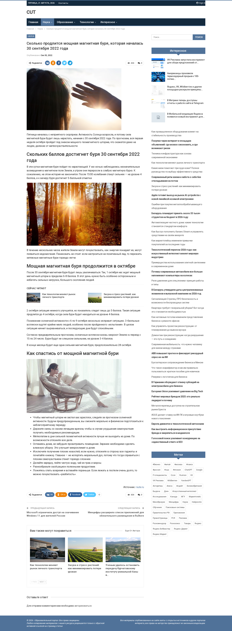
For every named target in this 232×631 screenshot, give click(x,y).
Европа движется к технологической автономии (178, 424)
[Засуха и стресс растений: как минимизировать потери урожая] (95, 298)
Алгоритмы (158, 486)
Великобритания (194, 486)
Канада (173, 497)
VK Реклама (158, 480)
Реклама (183, 518)
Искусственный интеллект (184, 491)
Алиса (169, 486)
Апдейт (179, 486)
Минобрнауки (159, 502)
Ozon (173, 475)
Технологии (87, 22)
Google (199, 470)
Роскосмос (175, 523)
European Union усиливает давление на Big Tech (177, 391)
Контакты (63, 3)
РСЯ (173, 518)
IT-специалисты (160, 475)
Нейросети (197, 502)
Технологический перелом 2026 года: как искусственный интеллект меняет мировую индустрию (175, 253)
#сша (166, 470)
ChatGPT (188, 470)
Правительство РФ (161, 513)
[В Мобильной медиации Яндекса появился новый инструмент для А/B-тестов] (158, 117)
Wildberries (172, 480)
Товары (187, 523)
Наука (46, 22)
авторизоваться (83, 606)
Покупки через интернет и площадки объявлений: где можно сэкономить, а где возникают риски (175, 145)
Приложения (179, 513)
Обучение (157, 507)
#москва (178, 464)
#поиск (189, 464)
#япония (177, 470)
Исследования (159, 497)
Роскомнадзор (159, 523)
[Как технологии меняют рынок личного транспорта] (33, 298)
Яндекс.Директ (180, 529)
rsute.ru (140, 487)
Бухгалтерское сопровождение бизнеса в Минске (177, 362)
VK (191, 475)
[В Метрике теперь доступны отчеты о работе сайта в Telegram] (158, 104)
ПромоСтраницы (160, 518)
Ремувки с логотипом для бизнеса (169, 377)
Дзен (166, 491)
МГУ (183, 497)
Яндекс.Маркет (160, 534)
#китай (167, 464)
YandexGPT (186, 480)
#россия (156, 470)
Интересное (108, 22)
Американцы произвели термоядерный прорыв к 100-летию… (183, 76)
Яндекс (198, 523)
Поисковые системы (175, 507)
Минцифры (174, 502)
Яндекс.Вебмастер (161, 529)
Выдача (156, 491)
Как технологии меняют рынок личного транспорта (178, 162)
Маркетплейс (195, 497)
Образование (65, 22)
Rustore (182, 475)
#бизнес (156, 464)
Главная (33, 22)
